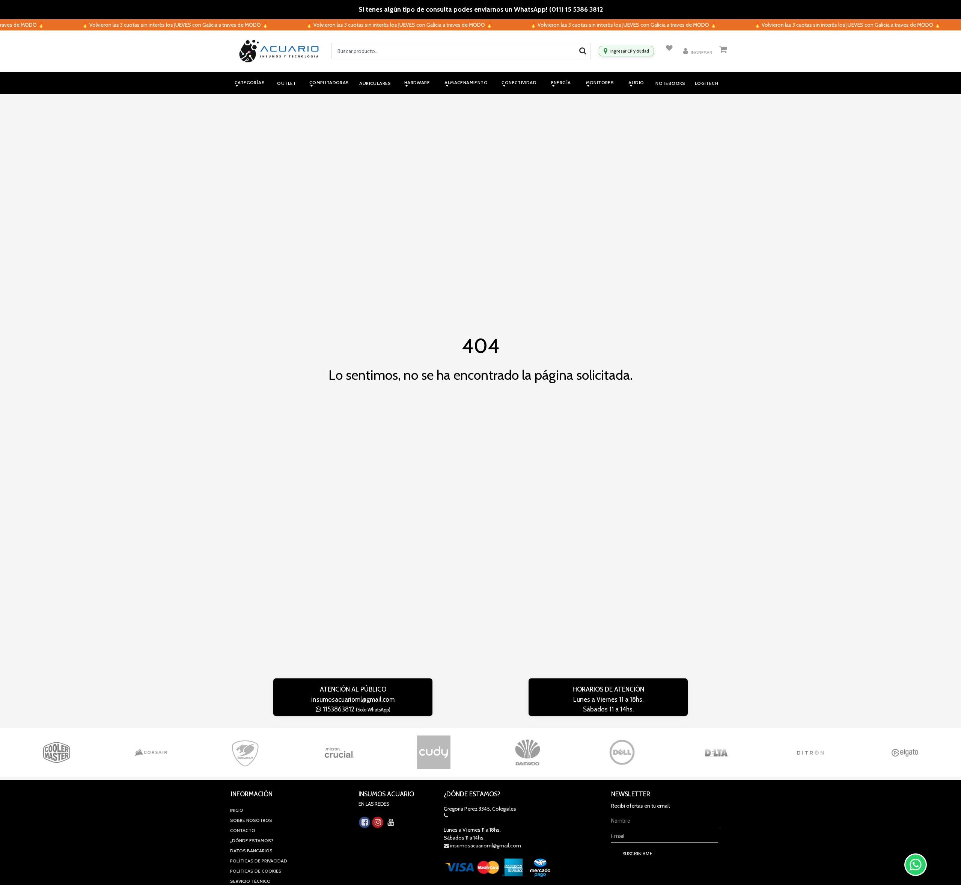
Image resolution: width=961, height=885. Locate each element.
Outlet (286, 83)
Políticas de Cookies (256, 871)
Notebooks (670, 83)
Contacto (242, 830)
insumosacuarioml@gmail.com (353, 699)
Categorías (250, 82)
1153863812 (355, 709)
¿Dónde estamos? (251, 840)
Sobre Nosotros (251, 820)
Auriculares (375, 83)
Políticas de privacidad (258, 861)
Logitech (706, 83)
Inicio (236, 810)
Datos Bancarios (251, 850)
